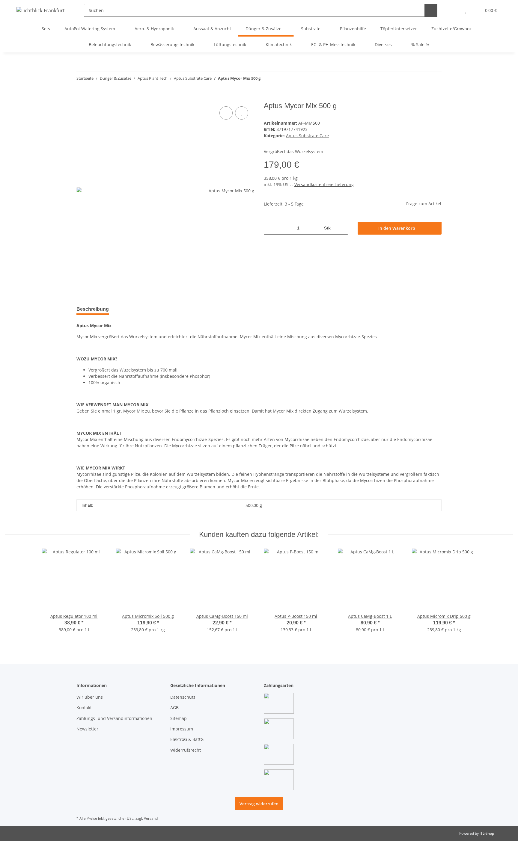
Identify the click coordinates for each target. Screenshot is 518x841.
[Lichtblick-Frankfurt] (40, 10)
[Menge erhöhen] (341, 228)
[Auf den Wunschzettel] (241, 113)
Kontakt (84, 707)
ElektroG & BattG (187, 739)
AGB (174, 707)
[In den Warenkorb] (81, 98)
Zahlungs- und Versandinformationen (114, 718)
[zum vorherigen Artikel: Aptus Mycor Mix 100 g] (422, 78)
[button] (453, 10)
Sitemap (178, 718)
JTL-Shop (487, 833)
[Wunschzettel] (465, 10)
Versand (151, 818)
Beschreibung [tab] (92, 309)
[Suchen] (430, 10)
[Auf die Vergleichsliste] (226, 113)
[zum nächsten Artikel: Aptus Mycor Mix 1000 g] (435, 78)
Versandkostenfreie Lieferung (324, 184)
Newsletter (87, 729)
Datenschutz (182, 697)
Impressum (181, 729)
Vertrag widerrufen (259, 804)
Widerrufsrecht (185, 750)
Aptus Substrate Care (307, 135)
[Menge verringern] (270, 228)
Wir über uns (89, 697)
